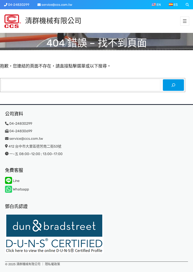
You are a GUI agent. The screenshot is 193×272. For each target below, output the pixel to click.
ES (175, 5)
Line (16, 181)
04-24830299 (18, 5)
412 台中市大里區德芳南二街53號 (35, 146)
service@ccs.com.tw (56, 5)
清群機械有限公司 (53, 21)
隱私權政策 (52, 264)
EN (158, 5)
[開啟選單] (184, 21)
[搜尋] (173, 85)
